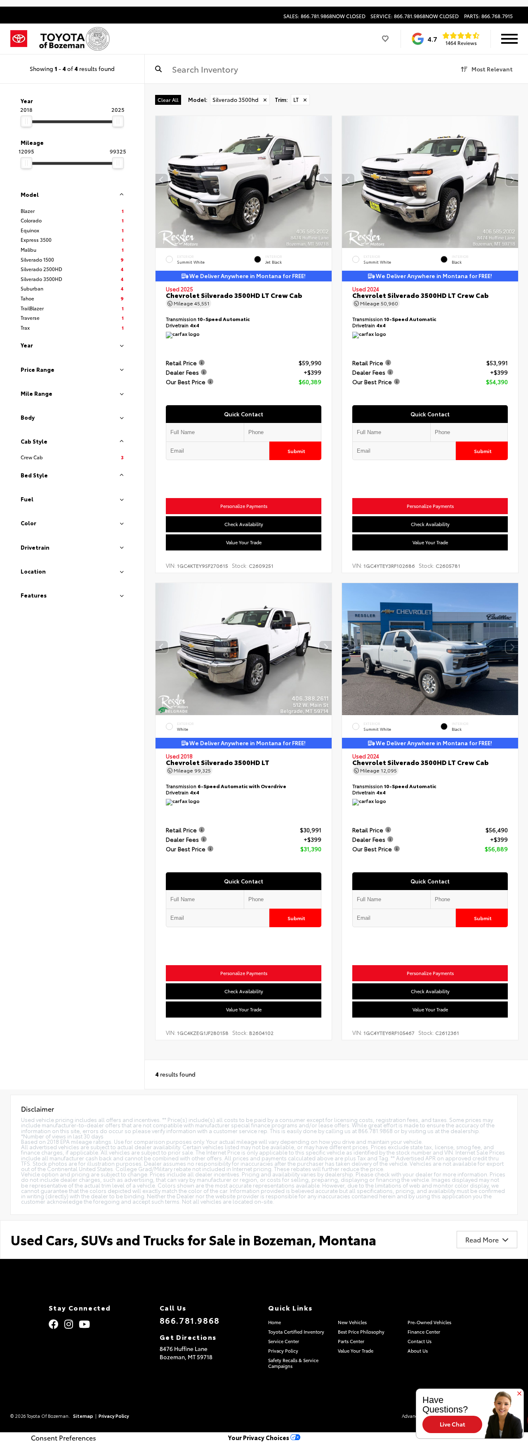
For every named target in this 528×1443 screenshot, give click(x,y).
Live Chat (452, 1424)
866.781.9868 (190, 1320)
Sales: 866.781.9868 (324, 16)
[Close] (519, 1394)
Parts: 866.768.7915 (488, 16)
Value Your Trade (244, 542)
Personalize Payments (243, 506)
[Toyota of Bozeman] (74, 39)
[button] (325, 180)
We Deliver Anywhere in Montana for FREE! (247, 276)
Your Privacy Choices (259, 1437)
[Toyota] (18, 38)
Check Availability (243, 524)
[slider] (26, 121)
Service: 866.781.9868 (414, 16)
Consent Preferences (63, 1437)
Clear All (168, 99)
